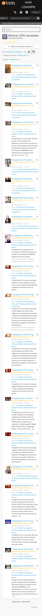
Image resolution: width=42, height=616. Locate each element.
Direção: (6, 59)
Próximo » (34, 607)
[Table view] (33, 52)
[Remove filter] (17, 42)
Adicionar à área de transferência (37, 65)
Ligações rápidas (27, 12)
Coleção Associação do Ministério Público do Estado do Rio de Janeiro (24, 96)
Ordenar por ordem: (10, 55)
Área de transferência (15, 12)
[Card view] (29, 52)
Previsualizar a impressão (13, 52)
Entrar (35, 12)
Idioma (21, 12)
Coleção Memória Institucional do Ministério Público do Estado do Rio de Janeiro (25, 171)
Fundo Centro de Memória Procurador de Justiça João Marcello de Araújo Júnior (24, 77)
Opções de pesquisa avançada (21, 46)
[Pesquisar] (38, 18)
